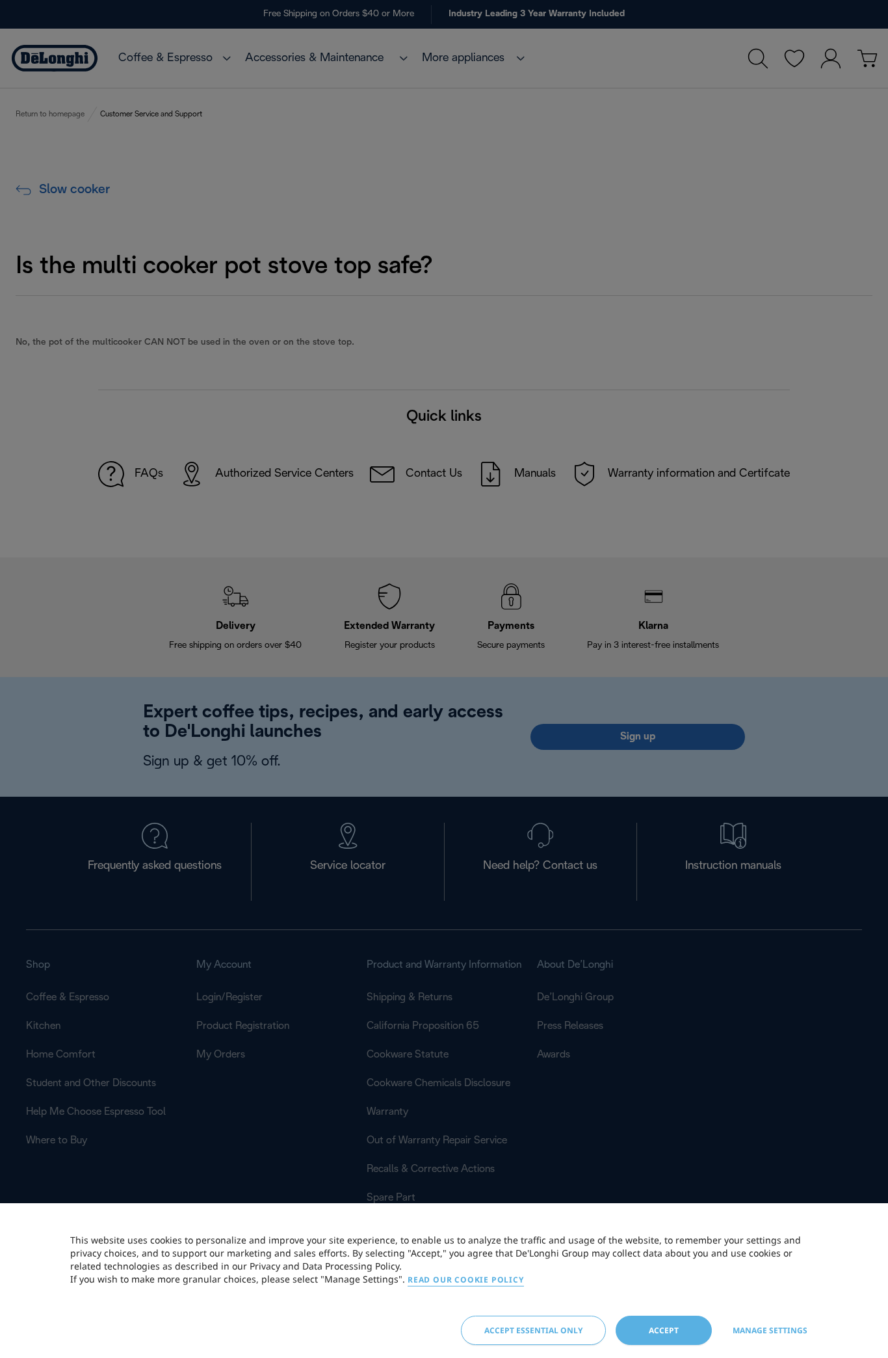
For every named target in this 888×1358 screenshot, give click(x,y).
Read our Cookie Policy (466, 1279)
